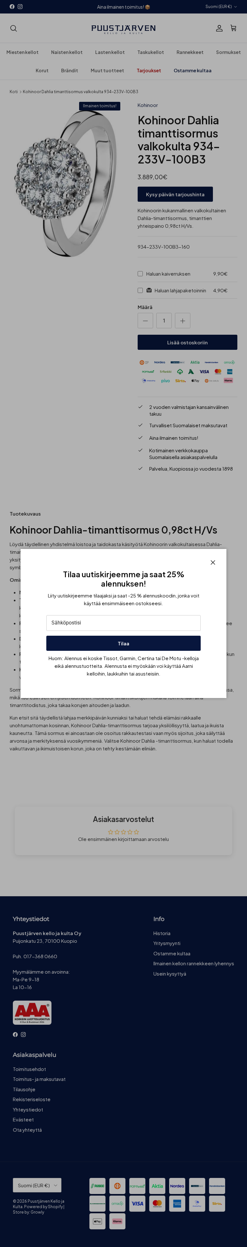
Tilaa (123, 643)
